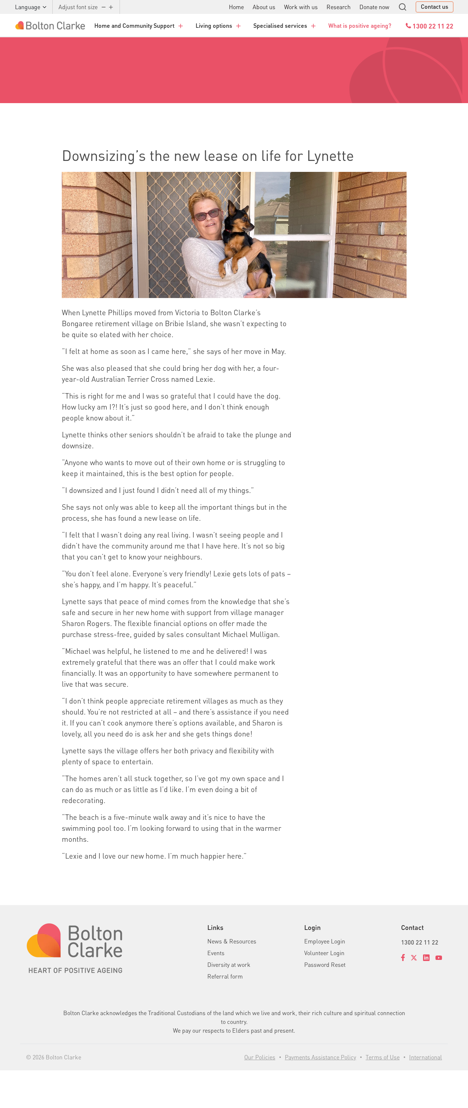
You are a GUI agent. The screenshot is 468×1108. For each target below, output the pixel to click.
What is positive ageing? (359, 25)
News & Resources (231, 941)
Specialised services (280, 25)
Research (339, 7)
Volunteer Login (324, 953)
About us (264, 7)
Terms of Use (383, 1057)
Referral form (225, 976)
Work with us (301, 7)
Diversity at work (228, 964)
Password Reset (325, 964)
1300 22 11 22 (419, 942)
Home (236, 7)
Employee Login (324, 941)
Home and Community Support (134, 25)
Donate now (374, 7)
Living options (214, 25)
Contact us (434, 6)
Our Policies (259, 1057)
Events (215, 953)
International (425, 1057)
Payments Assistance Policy (320, 1057)
